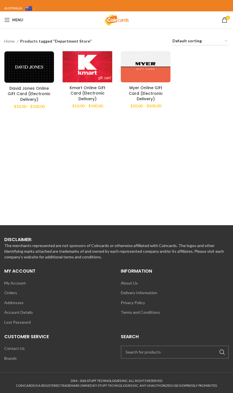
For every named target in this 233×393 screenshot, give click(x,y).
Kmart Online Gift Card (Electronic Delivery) (87, 93)
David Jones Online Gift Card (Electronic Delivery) (29, 93)
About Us (129, 283)
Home (10, 41)
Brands (10, 358)
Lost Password (17, 322)
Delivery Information (139, 292)
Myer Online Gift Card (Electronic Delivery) (146, 93)
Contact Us (14, 348)
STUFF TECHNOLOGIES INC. (107, 380)
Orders (10, 292)
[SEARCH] (222, 352)
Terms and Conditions (140, 312)
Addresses (14, 302)
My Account (15, 283)
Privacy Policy (133, 302)
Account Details (18, 312)
